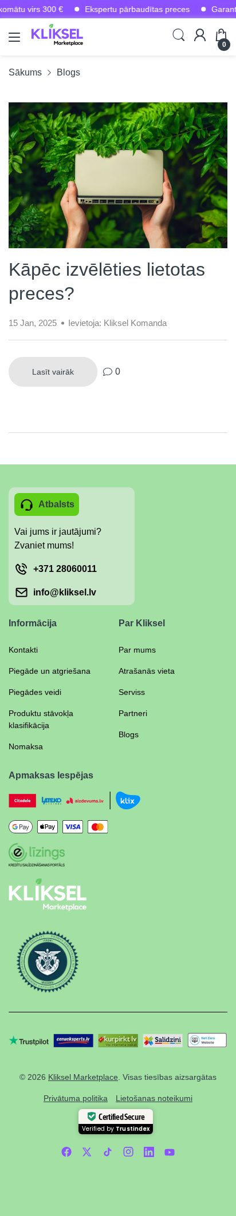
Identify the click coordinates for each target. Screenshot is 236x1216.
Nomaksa (26, 746)
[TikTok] (108, 1152)
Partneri (133, 713)
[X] (87, 1152)
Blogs (129, 734)
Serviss (132, 692)
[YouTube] (169, 1152)
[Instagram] (128, 1152)
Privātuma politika (76, 1098)
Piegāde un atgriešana (50, 670)
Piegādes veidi (35, 692)
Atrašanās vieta (147, 670)
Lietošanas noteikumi (154, 1098)
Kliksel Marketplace (83, 1077)
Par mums (137, 649)
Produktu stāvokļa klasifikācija (41, 719)
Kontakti (23, 649)
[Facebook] (66, 1152)
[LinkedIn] (149, 1152)
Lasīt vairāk (53, 371)
